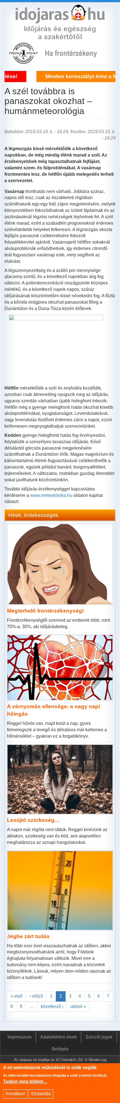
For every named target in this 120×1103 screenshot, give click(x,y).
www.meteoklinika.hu (51, 495)
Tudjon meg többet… (25, 1081)
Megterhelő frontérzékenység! (45, 611)
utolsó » (78, 1006)
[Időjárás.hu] (60, 20)
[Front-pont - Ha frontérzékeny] (24, 60)
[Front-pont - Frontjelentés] (75, 60)
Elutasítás (41, 1093)
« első (17, 996)
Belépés (60, 1049)
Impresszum (20, 1037)
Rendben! (15, 1093)
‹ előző (36, 996)
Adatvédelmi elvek (58, 1037)
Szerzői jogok (98, 1037)
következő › (52, 1006)
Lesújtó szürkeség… (33, 820)
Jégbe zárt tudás (28, 936)
